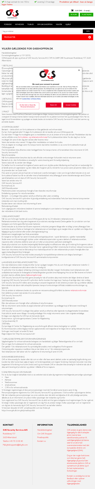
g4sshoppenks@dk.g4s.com (17, 445)
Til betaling (87, 15)
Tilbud (30, 24)
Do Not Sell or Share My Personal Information (28, 105)
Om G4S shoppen (44, 24)
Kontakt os (41, 441)
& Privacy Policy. (36, 98)
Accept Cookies (71, 105)
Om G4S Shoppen (44, 434)
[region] (47, 90)
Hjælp (68, 24)
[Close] (79, 70)
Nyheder (19, 24)
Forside (8, 24)
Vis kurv (74, 15)
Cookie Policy (26, 98)
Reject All (53, 105)
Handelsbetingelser (44, 430)
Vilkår (59, 24)
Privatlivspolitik (43, 437)
